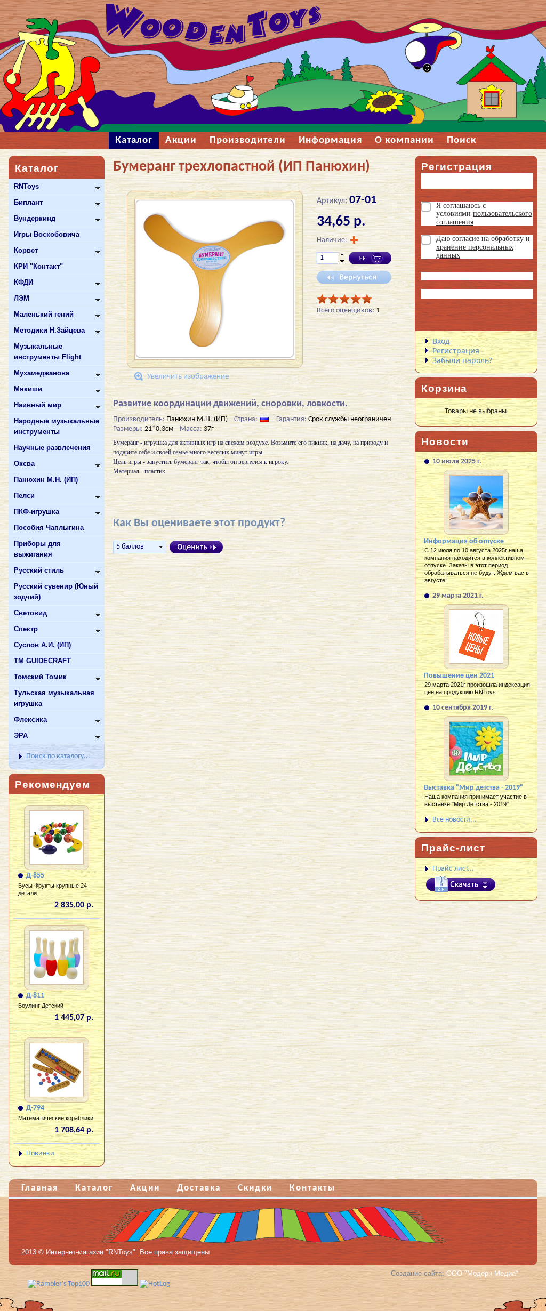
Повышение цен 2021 (459, 676)
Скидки (255, 1188)
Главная (39, 1188)
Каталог (94, 1188)
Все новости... (454, 820)
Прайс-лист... (453, 869)
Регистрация (455, 350)
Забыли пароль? (462, 360)
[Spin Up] (342, 254)
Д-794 (35, 1108)
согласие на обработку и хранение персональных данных (483, 247)
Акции (145, 1188)
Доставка (199, 1188)
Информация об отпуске (464, 541)
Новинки (40, 1153)
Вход (440, 341)
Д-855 (35, 876)
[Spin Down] (342, 262)
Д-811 (35, 996)
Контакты (312, 1188)
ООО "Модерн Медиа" (482, 1273)
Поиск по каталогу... (58, 756)
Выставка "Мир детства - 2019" (473, 788)
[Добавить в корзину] (370, 258)
